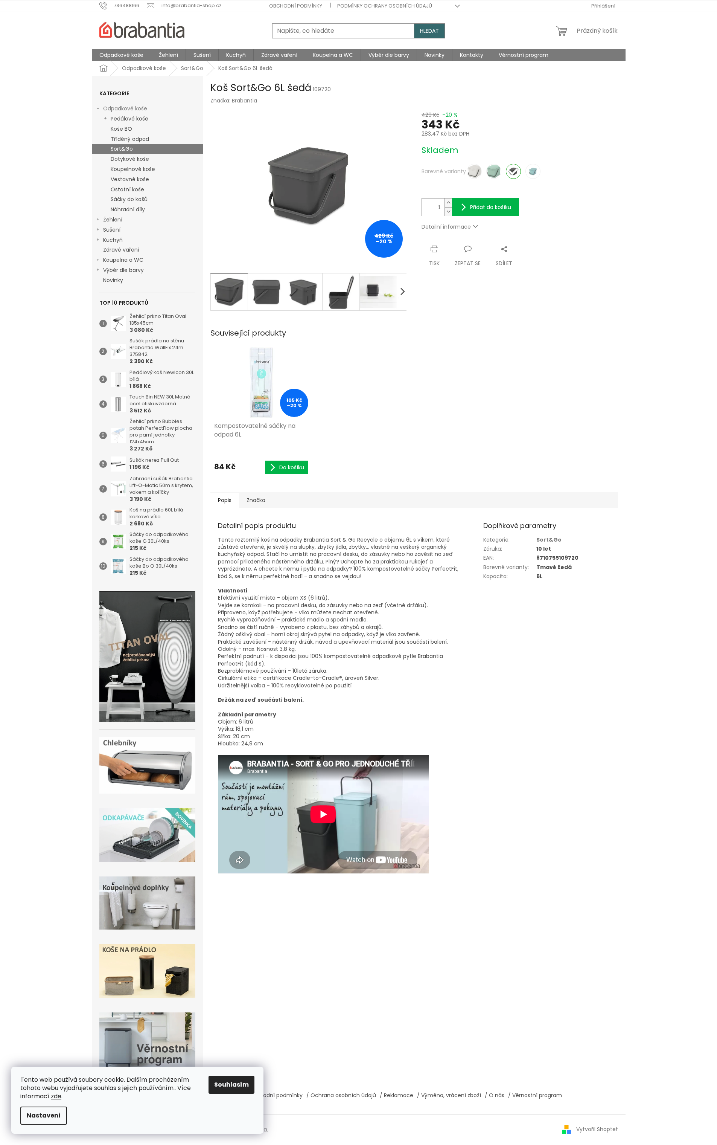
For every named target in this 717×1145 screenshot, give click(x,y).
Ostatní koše (127, 189)
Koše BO (121, 129)
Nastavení (44, 1115)
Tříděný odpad (130, 139)
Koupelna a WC (123, 260)
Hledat (429, 31)
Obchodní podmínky (295, 5)
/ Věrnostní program (535, 1095)
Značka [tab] (256, 500)
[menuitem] (121, 55)
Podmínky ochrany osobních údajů (384, 5)
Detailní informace (446, 227)
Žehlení (112, 219)
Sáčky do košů (129, 199)
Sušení (111, 230)
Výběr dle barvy (123, 270)
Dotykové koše (130, 159)
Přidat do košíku (490, 207)
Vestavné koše (130, 179)
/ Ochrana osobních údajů (341, 1095)
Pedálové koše (129, 118)
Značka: (233, 100)
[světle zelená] (493, 171)
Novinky (113, 280)
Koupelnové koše (133, 169)
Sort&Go (122, 149)
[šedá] (513, 171)
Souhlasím (231, 1084)
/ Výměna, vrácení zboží (449, 1095)
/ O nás (494, 1095)
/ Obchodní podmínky (273, 1095)
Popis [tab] (224, 500)
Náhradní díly (128, 209)
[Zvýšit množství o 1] (448, 202)
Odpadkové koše (125, 108)
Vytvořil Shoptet (597, 1129)
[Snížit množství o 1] (448, 211)
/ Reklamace (396, 1095)
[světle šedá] (474, 171)
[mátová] (532, 171)
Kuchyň (113, 240)
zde (56, 1096)
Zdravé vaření (121, 249)
